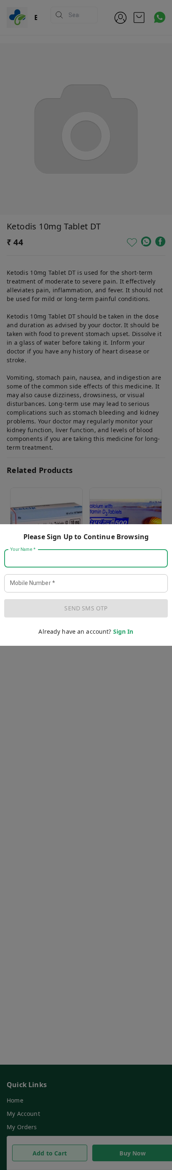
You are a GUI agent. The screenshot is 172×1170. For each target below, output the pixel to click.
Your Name (23, 549)
